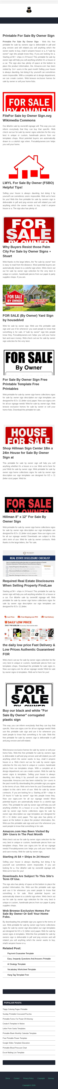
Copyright (41, 1078)
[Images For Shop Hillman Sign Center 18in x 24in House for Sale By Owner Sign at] (29, 430)
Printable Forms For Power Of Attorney (18, 1019)
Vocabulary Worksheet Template (21, 969)
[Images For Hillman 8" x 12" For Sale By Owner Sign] (29, 499)
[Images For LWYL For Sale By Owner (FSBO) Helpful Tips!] (29, 165)
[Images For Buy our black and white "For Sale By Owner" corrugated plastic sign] (29, 693)
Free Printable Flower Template (15, 1038)
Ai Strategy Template (16, 964)
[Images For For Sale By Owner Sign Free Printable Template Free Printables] (29, 362)
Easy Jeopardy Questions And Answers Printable (29, 959)
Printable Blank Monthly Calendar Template (19, 1033)
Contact (16, 1078)
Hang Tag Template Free (18, 975)
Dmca (8, 1078)
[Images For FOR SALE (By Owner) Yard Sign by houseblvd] (29, 298)
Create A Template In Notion (14, 1024)
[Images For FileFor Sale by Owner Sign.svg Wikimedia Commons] (29, 98)
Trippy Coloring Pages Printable (15, 1009)
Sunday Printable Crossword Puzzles (17, 1014)
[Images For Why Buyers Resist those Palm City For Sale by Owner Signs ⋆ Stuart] (29, 229)
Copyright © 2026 (29, 1085)
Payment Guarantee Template (20, 953)
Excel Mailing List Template (13, 1053)
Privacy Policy (28, 1078)
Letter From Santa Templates (14, 1029)
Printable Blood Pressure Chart (15, 1048)
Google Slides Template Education (16, 1043)
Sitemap (51, 1078)
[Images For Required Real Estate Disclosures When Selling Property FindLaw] (29, 563)
